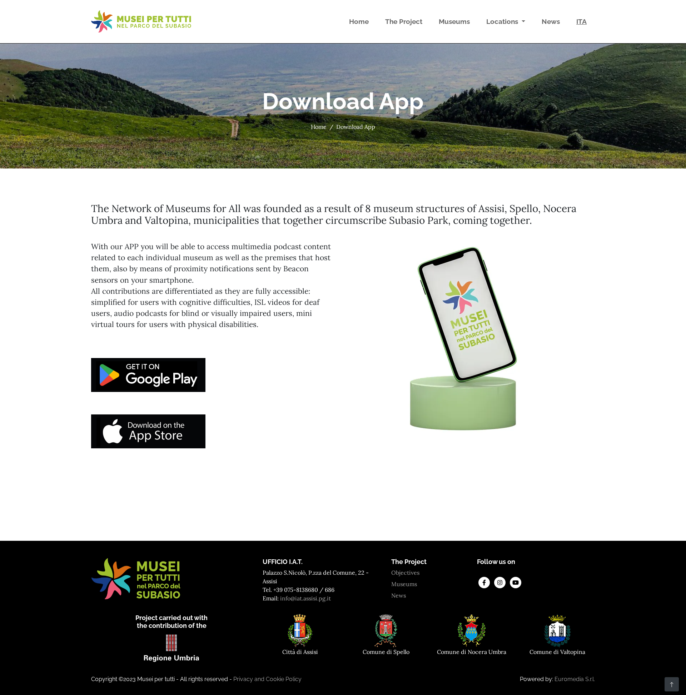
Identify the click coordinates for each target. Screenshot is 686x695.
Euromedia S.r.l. (575, 679)
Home (360, 21)
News (552, 21)
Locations (503, 21)
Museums (456, 21)
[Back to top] (672, 684)
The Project (405, 21)
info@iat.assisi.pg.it (305, 598)
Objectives (405, 572)
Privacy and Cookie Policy (267, 679)
